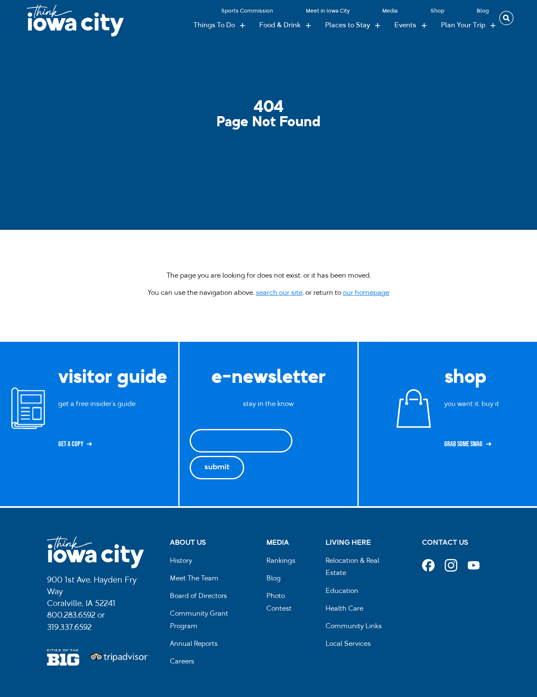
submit (216, 467)
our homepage (366, 293)
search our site (279, 293)
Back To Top (526, 258)
